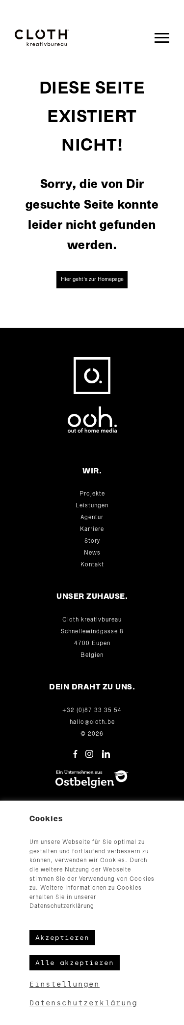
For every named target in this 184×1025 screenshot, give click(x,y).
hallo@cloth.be (92, 722)
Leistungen (92, 506)
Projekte (92, 494)
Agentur (92, 518)
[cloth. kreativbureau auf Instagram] (89, 754)
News (92, 553)
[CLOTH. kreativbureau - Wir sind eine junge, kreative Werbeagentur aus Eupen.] (42, 38)
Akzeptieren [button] (62, 937)
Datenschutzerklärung (83, 1003)
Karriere (92, 529)
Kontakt (92, 565)
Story (92, 541)
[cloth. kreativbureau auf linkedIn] (106, 754)
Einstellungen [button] (64, 984)
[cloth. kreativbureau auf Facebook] (75, 754)
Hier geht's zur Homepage (92, 279)
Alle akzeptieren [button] (74, 962)
